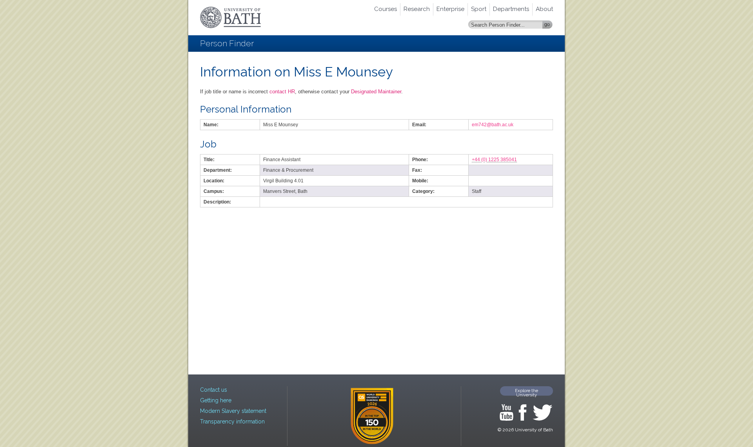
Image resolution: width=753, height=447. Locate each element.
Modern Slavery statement (233, 411)
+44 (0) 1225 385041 (494, 159)
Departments (511, 9)
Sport (478, 9)
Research (417, 9)
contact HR (282, 91)
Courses (385, 9)
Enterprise (450, 9)
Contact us (213, 390)
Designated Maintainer (376, 91)
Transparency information (232, 421)
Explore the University (526, 392)
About (544, 9)
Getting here (215, 400)
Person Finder (227, 43)
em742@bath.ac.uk (492, 124)
